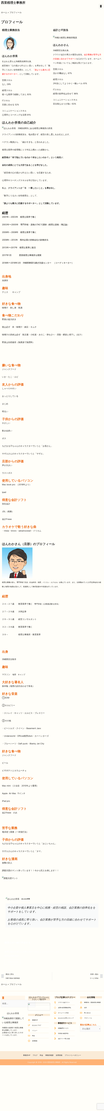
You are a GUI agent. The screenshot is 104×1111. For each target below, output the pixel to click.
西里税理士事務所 (13, 2)
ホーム (4, 12)
